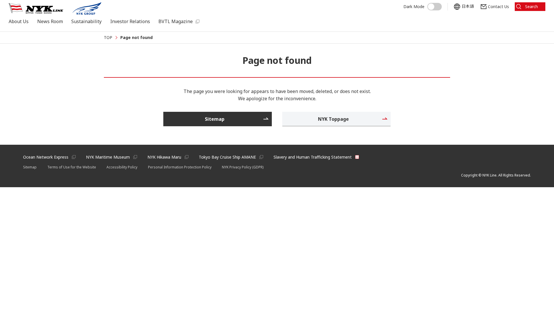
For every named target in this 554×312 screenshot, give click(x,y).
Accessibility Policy (121, 167)
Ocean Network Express (45, 157)
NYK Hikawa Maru (164, 157)
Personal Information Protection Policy (180, 167)
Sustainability (86, 21)
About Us (19, 21)
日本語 (468, 6)
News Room (50, 21)
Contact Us (498, 6)
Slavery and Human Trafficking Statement (313, 157)
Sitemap (30, 167)
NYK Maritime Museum (108, 157)
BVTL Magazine (175, 21)
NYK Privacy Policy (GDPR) (242, 167)
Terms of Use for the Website (71, 167)
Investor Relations (130, 21)
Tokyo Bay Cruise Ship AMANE (227, 157)
